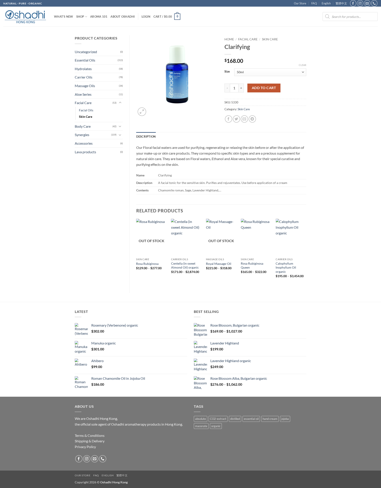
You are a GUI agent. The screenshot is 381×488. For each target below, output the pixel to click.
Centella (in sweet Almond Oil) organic (185, 265)
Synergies (82, 135)
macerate (201, 426)
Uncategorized (86, 52)
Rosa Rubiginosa (147, 264)
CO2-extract (218, 419)
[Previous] (136, 252)
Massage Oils (85, 86)
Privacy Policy (85, 447)
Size (227, 71)
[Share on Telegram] (252, 119)
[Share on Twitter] (236, 119)
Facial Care (83, 103)
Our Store (300, 3)
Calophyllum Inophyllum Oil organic (286, 267)
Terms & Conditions (90, 435)
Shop (80, 16)
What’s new (63, 16)
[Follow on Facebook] (353, 3)
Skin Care (85, 116)
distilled (235, 419)
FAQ (314, 3)
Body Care (83, 126)
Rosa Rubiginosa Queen (252, 265)
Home (229, 39)
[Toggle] (120, 102)
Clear (302, 65)
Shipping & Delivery (90, 441)
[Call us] (374, 3)
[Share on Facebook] (228, 119)
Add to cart (264, 88)
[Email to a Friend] (244, 119)
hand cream (270, 419)
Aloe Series (83, 94)
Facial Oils (86, 110)
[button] (146, 16)
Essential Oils (85, 60)
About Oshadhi (122, 16)
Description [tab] (146, 136)
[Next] (306, 252)
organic (215, 426)
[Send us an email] (367, 3)
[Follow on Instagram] (360, 3)
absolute (200, 419)
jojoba (285, 419)
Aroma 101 (98, 16)
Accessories (84, 143)
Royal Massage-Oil (218, 264)
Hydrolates (83, 69)
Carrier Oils (83, 77)
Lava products (85, 152)
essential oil (251, 419)
